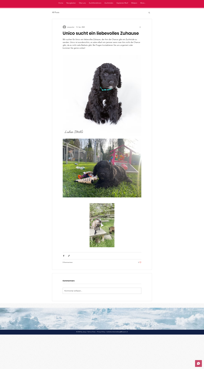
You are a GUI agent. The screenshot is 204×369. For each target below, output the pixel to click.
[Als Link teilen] (69, 256)
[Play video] (102, 225)
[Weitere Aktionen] (140, 27)
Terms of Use (91, 332)
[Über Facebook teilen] (64, 256)
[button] (149, 12)
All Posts (55, 12)
